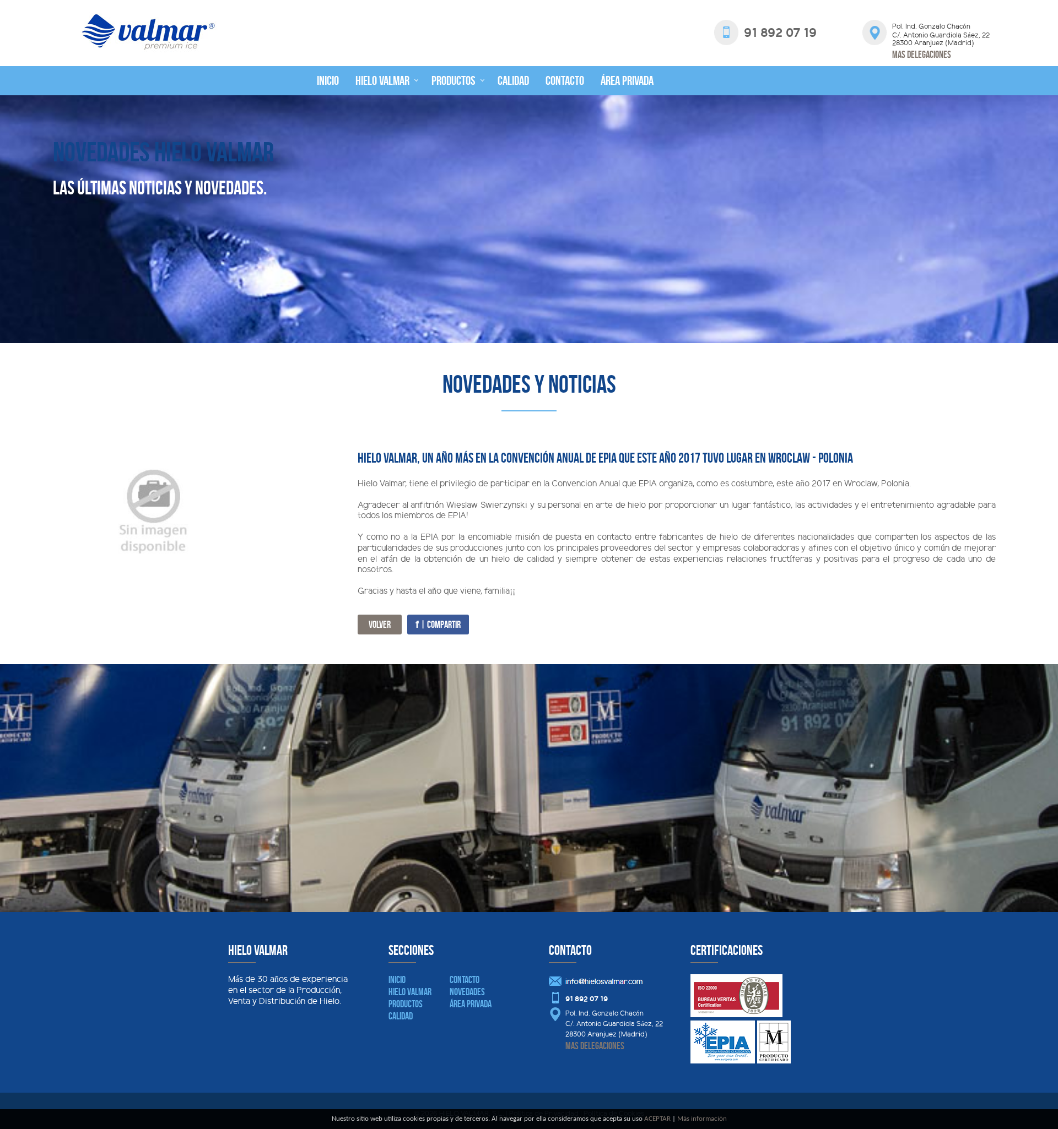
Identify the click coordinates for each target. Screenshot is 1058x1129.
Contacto (565, 80)
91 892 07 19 (586, 999)
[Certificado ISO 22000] (736, 1015)
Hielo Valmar (382, 80)
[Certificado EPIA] (722, 1061)
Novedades (467, 991)
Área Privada (471, 1003)
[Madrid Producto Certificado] (774, 1061)
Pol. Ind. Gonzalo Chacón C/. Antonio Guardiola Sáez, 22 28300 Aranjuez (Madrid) (614, 1024)
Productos (453, 80)
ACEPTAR (657, 1118)
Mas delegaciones (921, 54)
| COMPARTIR (438, 624)
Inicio (328, 80)
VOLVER (380, 624)
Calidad (513, 80)
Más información (702, 1118)
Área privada (627, 80)
